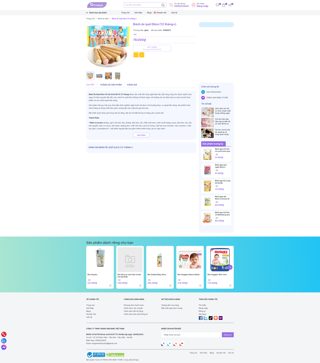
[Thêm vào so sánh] (141, 54)
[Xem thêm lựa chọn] (110, 285)
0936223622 (181, 6)
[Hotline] (4, 334)
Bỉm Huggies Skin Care (217, 274)
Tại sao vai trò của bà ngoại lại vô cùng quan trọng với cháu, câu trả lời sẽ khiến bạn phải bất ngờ (223, 132)
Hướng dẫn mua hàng (170, 305)
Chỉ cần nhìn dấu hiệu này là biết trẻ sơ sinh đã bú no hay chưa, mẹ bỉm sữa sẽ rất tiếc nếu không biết (222, 121)
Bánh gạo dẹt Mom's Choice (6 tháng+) (222, 198)
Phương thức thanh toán (134, 305)
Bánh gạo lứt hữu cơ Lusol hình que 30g (222, 151)
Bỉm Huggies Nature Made (189, 274)
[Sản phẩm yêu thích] (217, 5)
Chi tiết (90, 84)
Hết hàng (152, 48)
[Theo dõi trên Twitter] (169, 343)
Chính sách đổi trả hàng (133, 311)
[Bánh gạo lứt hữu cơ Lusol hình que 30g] (207, 154)
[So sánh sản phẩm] (229, 5)
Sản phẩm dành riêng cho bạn (109, 243)
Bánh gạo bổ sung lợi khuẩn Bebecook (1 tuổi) (222, 183)
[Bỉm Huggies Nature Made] (190, 259)
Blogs (149, 12)
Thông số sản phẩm (111, 84)
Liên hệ (174, 12)
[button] (230, 267)
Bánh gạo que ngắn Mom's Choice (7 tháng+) (222, 167)
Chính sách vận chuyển (133, 308)
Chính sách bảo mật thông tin (136, 314)
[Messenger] (3, 347)
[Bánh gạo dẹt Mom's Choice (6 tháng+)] (207, 201)
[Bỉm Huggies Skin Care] (220, 259)
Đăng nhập (202, 6)
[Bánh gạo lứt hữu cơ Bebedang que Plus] (207, 217)
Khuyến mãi (161, 12)
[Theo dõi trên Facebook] (163, 343)
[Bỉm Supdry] (100, 259)
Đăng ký (202, 311)
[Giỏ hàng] (223, 5)
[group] (108, 46)
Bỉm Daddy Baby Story (157, 274)
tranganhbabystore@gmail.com (104, 343)
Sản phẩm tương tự (212, 143)
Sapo (137, 360)
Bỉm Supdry (92, 274)
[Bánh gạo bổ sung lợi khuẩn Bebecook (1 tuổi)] (207, 186)
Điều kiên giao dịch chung (171, 308)
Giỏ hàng (202, 314)
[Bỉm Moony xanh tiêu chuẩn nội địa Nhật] (130, 259)
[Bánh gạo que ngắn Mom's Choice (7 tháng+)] (207, 170)
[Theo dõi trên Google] (176, 343)
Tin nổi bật (206, 103)
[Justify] (163, 4)
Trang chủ (125, 12)
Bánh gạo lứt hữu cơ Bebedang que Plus (222, 214)
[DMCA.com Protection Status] (115, 355)
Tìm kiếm (202, 305)
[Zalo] (3, 340)
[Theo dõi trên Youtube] (182, 343)
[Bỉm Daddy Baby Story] (160, 259)
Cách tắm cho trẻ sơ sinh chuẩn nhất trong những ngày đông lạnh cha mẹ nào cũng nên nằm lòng (223, 110)
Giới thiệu (138, 12)
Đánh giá (132, 84)
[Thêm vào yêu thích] (136, 54)
